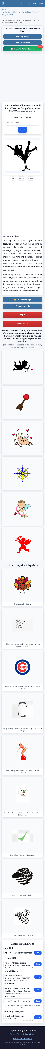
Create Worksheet (22, 42)
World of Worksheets (22, 1038)
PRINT (22, 315)
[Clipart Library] (2, 3)
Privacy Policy (29, 1034)
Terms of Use (16, 1034)
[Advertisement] (22, 77)
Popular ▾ (32, 3)
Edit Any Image (22, 36)
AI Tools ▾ (24, 3)
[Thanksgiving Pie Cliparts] (22, 585)
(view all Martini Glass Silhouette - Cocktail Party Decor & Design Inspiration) (22, 346)
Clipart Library (16, 1030)
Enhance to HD (22, 306)
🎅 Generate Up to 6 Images (26, 48)
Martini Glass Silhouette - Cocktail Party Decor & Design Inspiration (20, 13)
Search (22, 130)
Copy (38, 953)
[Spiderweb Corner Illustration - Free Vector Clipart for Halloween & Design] (22, 625)
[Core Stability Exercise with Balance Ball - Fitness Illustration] (22, 751)
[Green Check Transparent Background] (22, 836)
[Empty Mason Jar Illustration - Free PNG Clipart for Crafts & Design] (22, 709)
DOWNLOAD (22, 323)
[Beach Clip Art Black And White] (22, 876)
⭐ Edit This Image (22, 299)
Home (3, 9)
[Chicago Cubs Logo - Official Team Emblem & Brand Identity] (22, 667)
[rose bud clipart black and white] (22, 916)
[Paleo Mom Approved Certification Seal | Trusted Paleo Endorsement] (22, 794)
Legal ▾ (40, 3)
